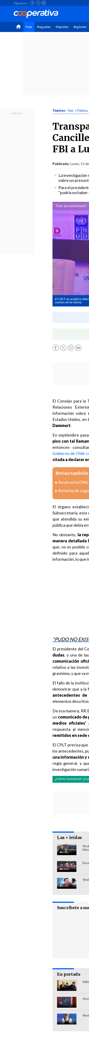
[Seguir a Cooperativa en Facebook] (32, 3)
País (29, 27)
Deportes (62, 27)
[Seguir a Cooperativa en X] (38, 3)
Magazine (44, 27)
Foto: (59, 206)
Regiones (79, 27)
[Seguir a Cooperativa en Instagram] (44, 3)
